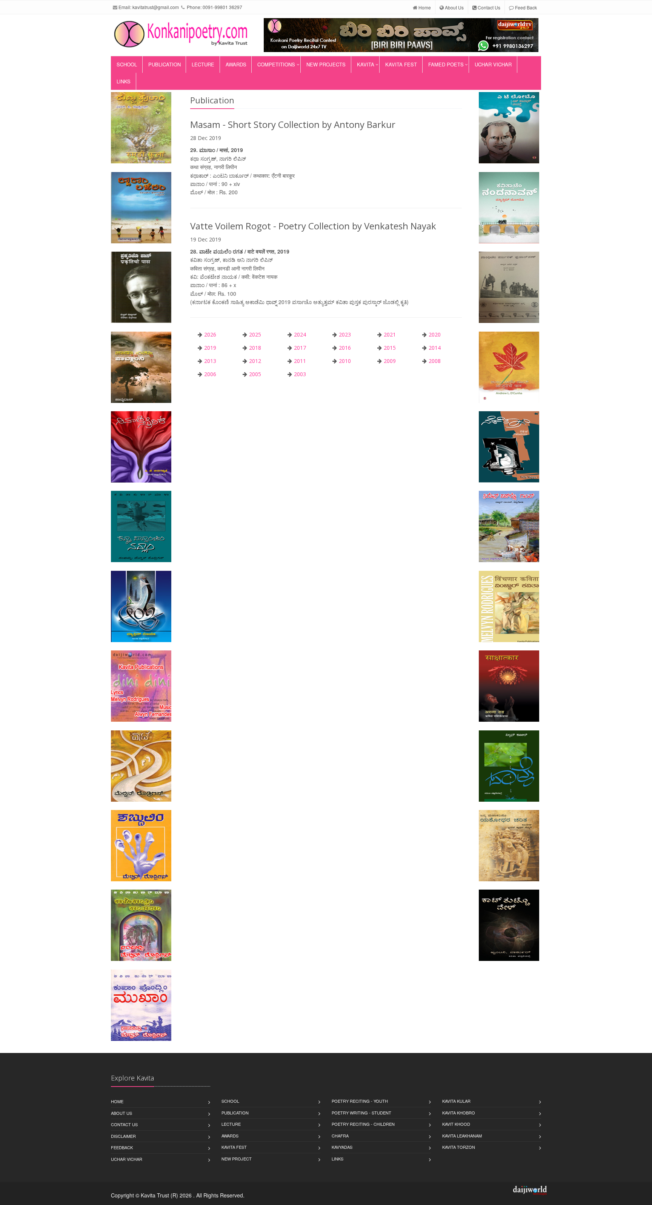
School (127, 64)
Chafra (340, 1136)
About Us (454, 7)
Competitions (276, 64)
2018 (255, 347)
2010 (345, 360)
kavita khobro (458, 1113)
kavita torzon (458, 1147)
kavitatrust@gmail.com (155, 7)
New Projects (326, 64)
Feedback (122, 1147)
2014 (435, 347)
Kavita (365, 64)
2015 (390, 347)
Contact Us (488, 7)
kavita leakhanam (462, 1136)
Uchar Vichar (493, 64)
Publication (164, 64)
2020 (435, 334)
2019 (210, 347)
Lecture (203, 64)
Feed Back (525, 7)
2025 (255, 334)
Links (124, 81)
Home (424, 7)
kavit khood (456, 1124)
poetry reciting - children (363, 1124)
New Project (236, 1159)
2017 (300, 347)
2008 (435, 360)
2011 (300, 360)
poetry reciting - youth (360, 1101)
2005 (255, 374)
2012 (255, 360)
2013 (210, 360)
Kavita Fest (401, 64)
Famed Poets (446, 64)
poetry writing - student (361, 1113)
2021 (390, 334)
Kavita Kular (456, 1101)
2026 (210, 334)
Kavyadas (342, 1147)
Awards (236, 64)
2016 (345, 347)
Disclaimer (123, 1136)
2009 (390, 360)
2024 (300, 334)
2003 (300, 374)
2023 (345, 334)
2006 (210, 374)
